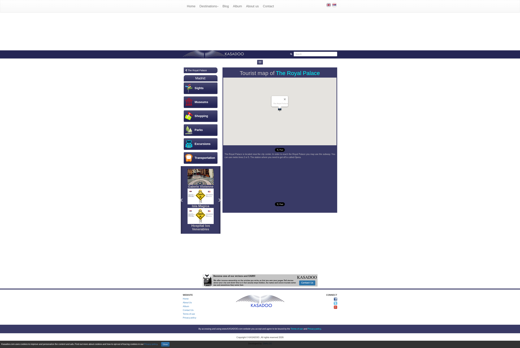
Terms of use (189, 314)
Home (191, 6)
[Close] (285, 99)
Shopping (201, 116)
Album (237, 6)
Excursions (202, 144)
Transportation (205, 158)
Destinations (208, 6)
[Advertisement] (260, 31)
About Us (187, 302)
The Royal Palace (298, 73)
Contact (268, 6)
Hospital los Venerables (200, 227)
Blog (225, 6)
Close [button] (165, 344)
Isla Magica (200, 206)
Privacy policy (189, 318)
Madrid (200, 78)
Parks (199, 130)
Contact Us (188, 310)
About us (252, 6)
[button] (182, 200)
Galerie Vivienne (200, 186)
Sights (199, 88)
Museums (201, 102)
